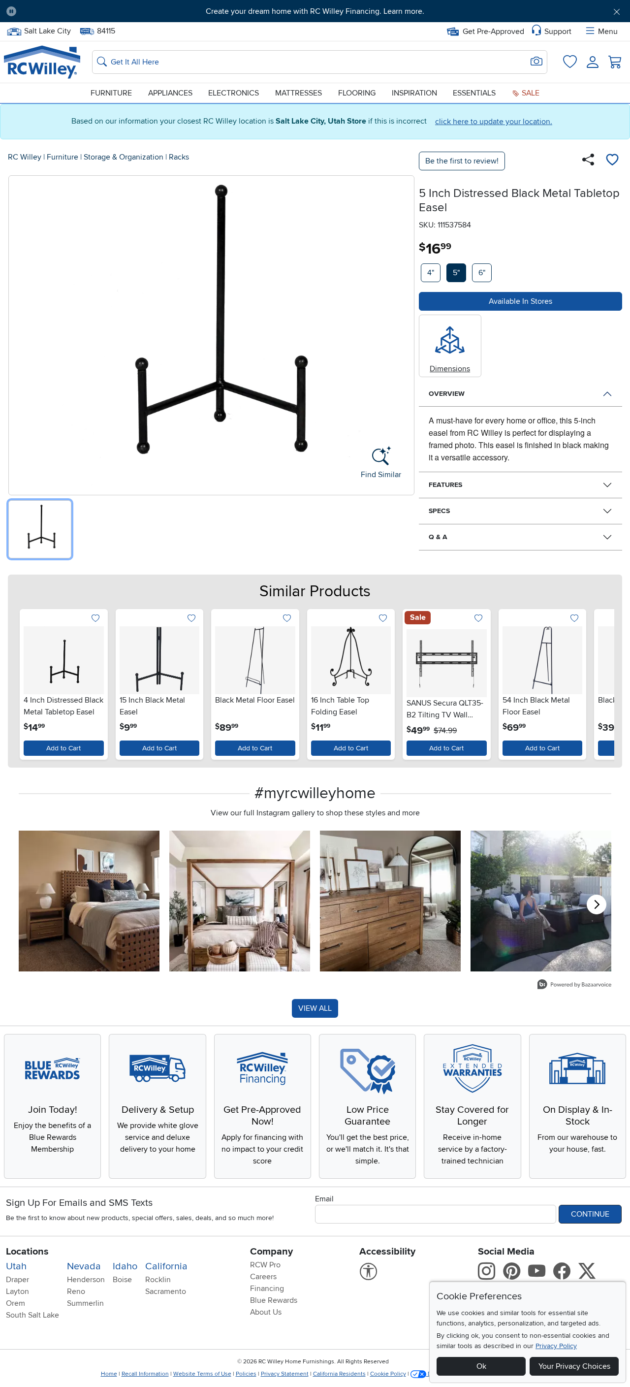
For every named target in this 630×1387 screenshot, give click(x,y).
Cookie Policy (388, 1374)
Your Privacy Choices (574, 1366)
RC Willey (24, 157)
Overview (447, 393)
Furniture (111, 93)
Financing (267, 1288)
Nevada (84, 1266)
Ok (481, 1366)
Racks (179, 157)
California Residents (339, 1374)
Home (109, 1374)
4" (430, 273)
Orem (15, 1303)
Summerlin (85, 1303)
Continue (590, 1214)
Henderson (86, 1280)
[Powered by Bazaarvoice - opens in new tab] (574, 985)
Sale (529, 93)
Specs (439, 511)
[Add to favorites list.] (96, 619)
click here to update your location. (493, 122)
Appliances (170, 93)
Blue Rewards (273, 1300)
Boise (122, 1280)
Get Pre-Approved (493, 31)
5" (456, 273)
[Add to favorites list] (612, 161)
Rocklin (158, 1280)
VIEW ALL (315, 1008)
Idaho (125, 1266)
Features (445, 485)
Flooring (357, 93)
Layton (17, 1291)
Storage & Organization (123, 157)
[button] (72, 11)
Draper (17, 1280)
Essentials (474, 93)
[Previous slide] (29, 682)
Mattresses (298, 93)
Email (324, 1199)
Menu (608, 31)
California (166, 1266)
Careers (263, 1277)
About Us (266, 1312)
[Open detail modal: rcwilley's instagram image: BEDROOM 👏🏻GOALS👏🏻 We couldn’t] (239, 901)
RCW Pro (265, 1265)
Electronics (233, 93)
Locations (27, 1252)
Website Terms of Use (202, 1374)
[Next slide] (600, 682)
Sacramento (165, 1291)
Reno (76, 1291)
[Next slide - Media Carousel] (596, 904)
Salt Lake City (47, 30)
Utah (16, 1266)
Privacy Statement (285, 1374)
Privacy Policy (556, 1346)
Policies (246, 1374)
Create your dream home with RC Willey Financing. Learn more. (315, 11)
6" (481, 273)
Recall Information (145, 1374)
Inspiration (414, 93)
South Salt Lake (32, 1315)
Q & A (438, 537)
